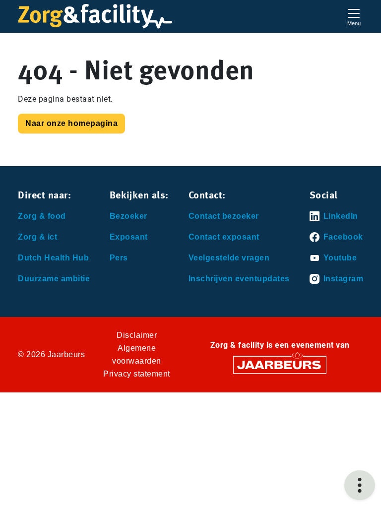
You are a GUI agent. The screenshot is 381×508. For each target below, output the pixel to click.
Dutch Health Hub (53, 258)
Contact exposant (224, 237)
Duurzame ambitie (54, 278)
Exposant (129, 237)
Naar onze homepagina (71, 123)
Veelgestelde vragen (229, 258)
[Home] (95, 16)
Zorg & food (42, 216)
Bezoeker (128, 216)
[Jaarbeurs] (279, 364)
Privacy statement (136, 374)
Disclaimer (137, 335)
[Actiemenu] (359, 485)
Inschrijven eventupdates (239, 278)
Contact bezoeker (224, 216)
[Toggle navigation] (353, 16)
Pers (119, 258)
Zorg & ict (37, 237)
